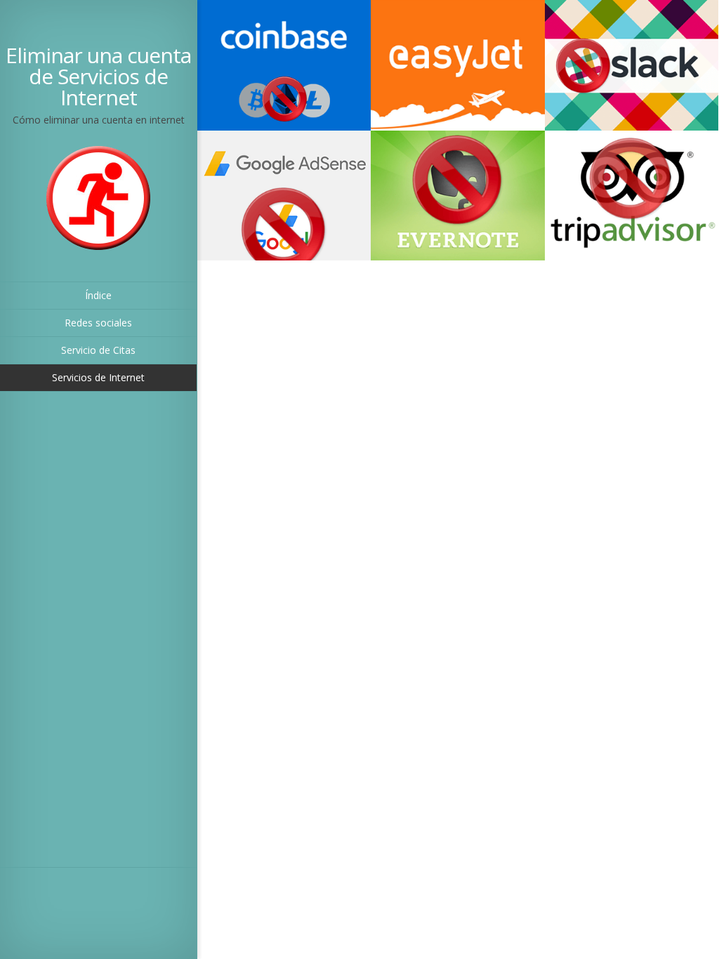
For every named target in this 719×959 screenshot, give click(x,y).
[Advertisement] (85, 631)
